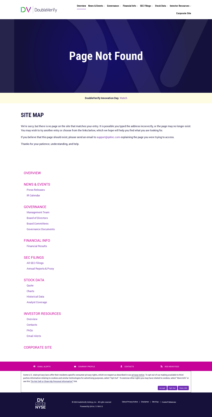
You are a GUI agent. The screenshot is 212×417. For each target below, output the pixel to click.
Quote (30, 285)
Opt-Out (172, 388)
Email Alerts (34, 336)
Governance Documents (41, 229)
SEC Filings (34, 257)
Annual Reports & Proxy (40, 268)
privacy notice (138, 374)
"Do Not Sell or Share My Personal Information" (52, 381)
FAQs (30, 330)
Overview (32, 173)
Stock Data (34, 280)
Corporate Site (38, 347)
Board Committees (37, 223)
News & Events (37, 184)
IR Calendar (33, 195)
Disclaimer (145, 402)
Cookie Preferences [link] (169, 402)
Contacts (32, 324)
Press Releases (36, 189)
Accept (162, 388)
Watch (123, 98)
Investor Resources (42, 313)
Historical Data (35, 296)
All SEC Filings (35, 263)
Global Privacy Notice (130, 402)
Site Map (155, 402)
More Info (183, 388)
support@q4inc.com (108, 137)
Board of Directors (37, 218)
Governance (35, 206)
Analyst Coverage (37, 302)
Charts (30, 291)
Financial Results (37, 246)
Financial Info (37, 240)
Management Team (38, 212)
